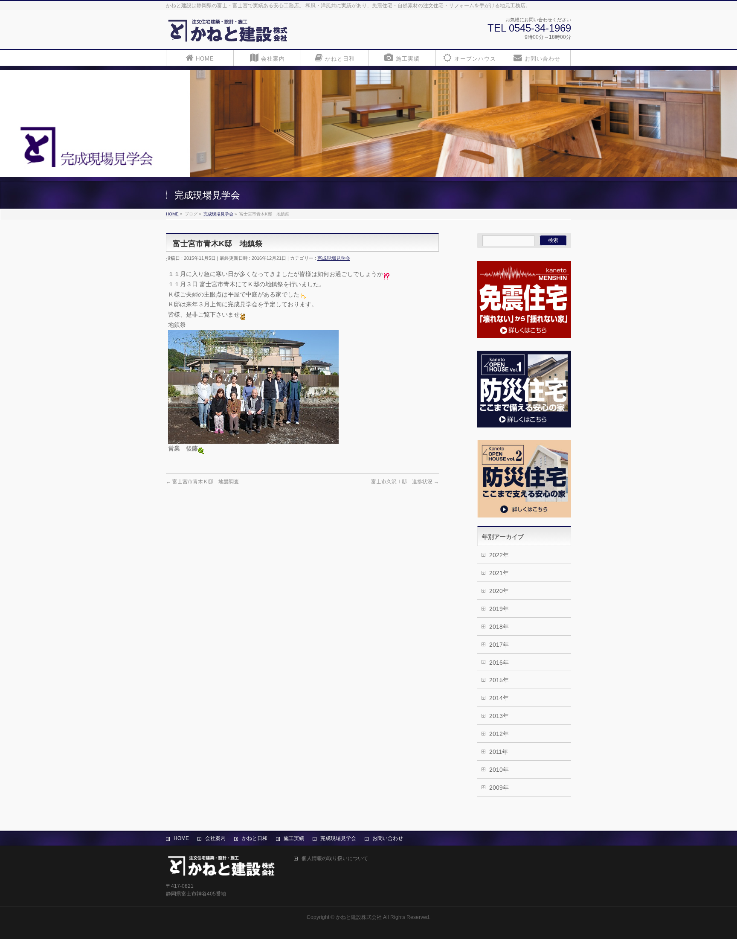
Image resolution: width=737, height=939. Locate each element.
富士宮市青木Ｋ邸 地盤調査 (202, 482)
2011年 (498, 751)
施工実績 (294, 838)
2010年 (499, 769)
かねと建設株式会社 (359, 917)
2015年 (499, 680)
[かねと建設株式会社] (228, 33)
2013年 (499, 715)
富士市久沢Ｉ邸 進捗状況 (405, 482)
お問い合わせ (387, 838)
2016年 (499, 662)
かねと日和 (254, 838)
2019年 (499, 608)
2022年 (499, 555)
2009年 (499, 787)
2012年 (499, 733)
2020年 (499, 590)
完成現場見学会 (333, 258)
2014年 (499, 698)
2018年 (499, 626)
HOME (181, 838)
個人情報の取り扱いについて (335, 858)
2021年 (499, 573)
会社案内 (215, 838)
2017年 (499, 644)
